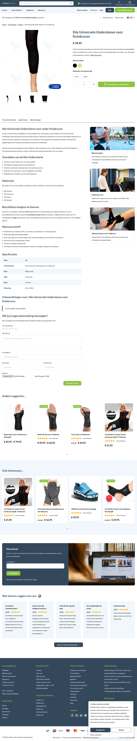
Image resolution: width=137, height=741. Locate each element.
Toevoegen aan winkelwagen (118, 84)
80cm (86, 76)
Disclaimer (73, 700)
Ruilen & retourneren (43, 682)
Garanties (73, 694)
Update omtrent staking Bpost (114, 688)
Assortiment (12, 25)
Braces (4, 10)
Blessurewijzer (82, 10)
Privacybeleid (74, 673)
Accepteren (100, 730)
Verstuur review (72, 383)
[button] (4, 426)
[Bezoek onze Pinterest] (86, 715)
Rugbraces (39, 709)
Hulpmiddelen (16, 10)
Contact (39, 670)
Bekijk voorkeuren (95, 735)
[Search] (71, 3)
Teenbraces (40, 715)
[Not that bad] (6, 328)
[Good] (12, 328)
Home (4, 25)
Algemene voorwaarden (78, 670)
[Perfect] (15, 328)
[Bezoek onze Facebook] (72, 715)
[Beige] (80, 66)
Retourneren (119, 17)
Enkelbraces (40, 703)
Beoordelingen (35, 120)
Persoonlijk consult (76, 688)
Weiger (121, 730)
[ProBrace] (8, 3)
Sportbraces (6, 711)
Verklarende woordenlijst (78, 685)
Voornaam (5, 363)
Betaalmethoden (75, 676)
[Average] (9, 328)
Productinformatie (9, 120)
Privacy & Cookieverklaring (71, 737)
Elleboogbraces (41, 706)
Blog (101, 10)
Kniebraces (40, 700)
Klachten (73, 697)
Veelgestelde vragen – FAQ (45, 685)
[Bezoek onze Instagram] (77, 715)
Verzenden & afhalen (43, 679)
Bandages (5, 708)
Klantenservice (108, 17)
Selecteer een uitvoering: (82, 71)
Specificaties (23, 120)
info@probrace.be (8, 682)
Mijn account (40, 676)
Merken (4, 717)
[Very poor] (3, 328)
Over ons (93, 10)
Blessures (41, 10)
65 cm (77, 76)
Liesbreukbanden (42, 712)
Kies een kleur (78, 60)
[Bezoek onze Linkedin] (81, 715)
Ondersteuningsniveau (77, 682)
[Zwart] (75, 66)
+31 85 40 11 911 (8, 685)
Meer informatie (95, 55)
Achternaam (47, 363)
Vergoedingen (74, 691)
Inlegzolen (30, 10)
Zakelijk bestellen (42, 688)
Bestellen (73, 679)
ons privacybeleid (109, 722)
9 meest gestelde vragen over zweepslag (117, 691)
